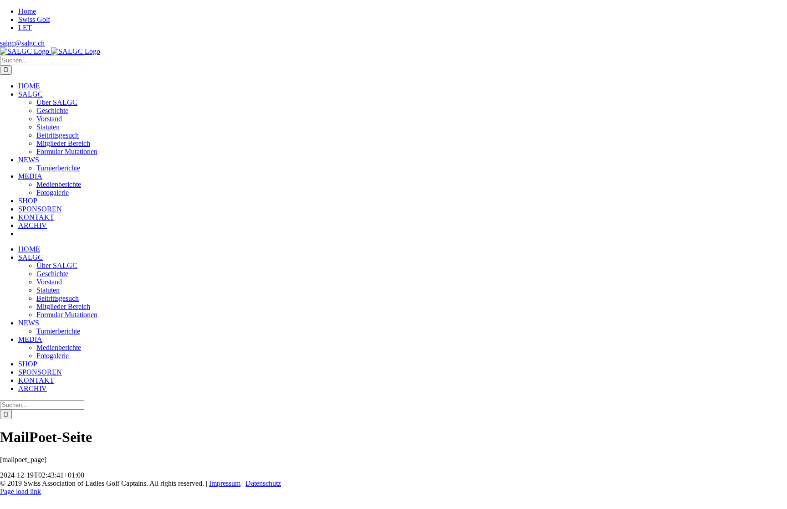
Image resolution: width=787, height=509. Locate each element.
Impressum (224, 483)
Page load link (20, 491)
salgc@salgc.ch (22, 43)
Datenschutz (263, 483)
